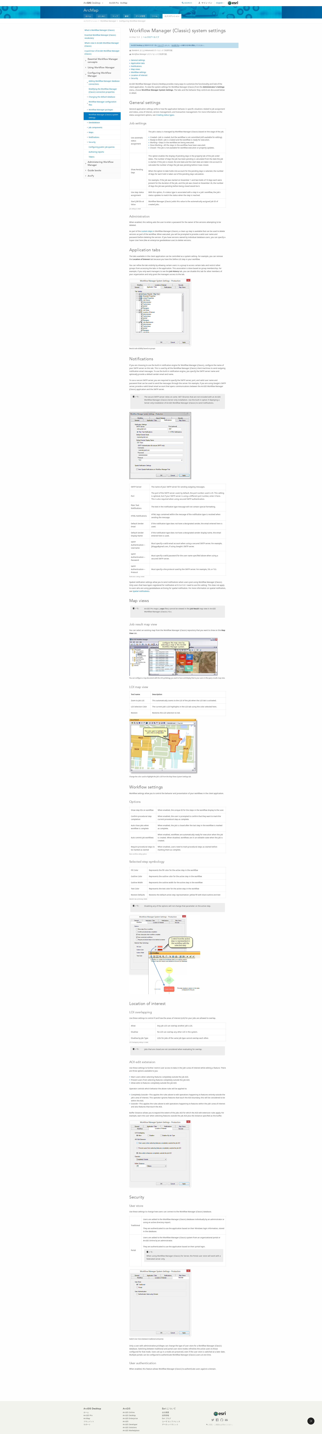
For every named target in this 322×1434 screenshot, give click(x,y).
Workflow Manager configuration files (102, 103)
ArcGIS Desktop (129, 1415)
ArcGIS (125, 1421)
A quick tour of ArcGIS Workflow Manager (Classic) (102, 52)
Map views (135, 69)
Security (92, 142)
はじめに (102, 16)
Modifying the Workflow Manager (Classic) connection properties (103, 90)
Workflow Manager (108, 21)
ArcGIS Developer (130, 1424)
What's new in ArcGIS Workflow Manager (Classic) (102, 44)
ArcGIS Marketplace (131, 1430)
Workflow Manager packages (101, 109)
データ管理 (140, 16)
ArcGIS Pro (114, 3)
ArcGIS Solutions (130, 1427)
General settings (138, 60)
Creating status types (165, 115)
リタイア (161, 45)
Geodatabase (94, 122)
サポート (87, 1424)
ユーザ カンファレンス (171, 1421)
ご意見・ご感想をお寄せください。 (221, 1425)
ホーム (88, 16)
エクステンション (171, 16)
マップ (115, 16)
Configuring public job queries (102, 147)
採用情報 (165, 1415)
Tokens (91, 157)
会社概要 (165, 1412)
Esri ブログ (166, 1418)
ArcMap (123, 3)
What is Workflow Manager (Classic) (99, 30)
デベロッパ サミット (170, 1424)
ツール (154, 16)
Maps (91, 132)
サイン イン (207, 3)
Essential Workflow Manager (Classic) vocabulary (100, 36)
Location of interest (139, 75)
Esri (233, 3)
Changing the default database (102, 97)
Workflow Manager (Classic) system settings (103, 116)
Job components (95, 127)
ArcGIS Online (129, 1412)
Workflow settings (138, 72)
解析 (127, 16)
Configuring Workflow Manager (132, 21)
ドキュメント (89, 1421)
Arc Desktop (92, 2)
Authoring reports (96, 152)
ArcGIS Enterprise (130, 1418)
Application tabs (138, 63)
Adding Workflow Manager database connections (104, 82)
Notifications (94, 137)
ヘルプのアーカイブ (151, 37)
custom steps (146, 231)
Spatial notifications (141, 591)
